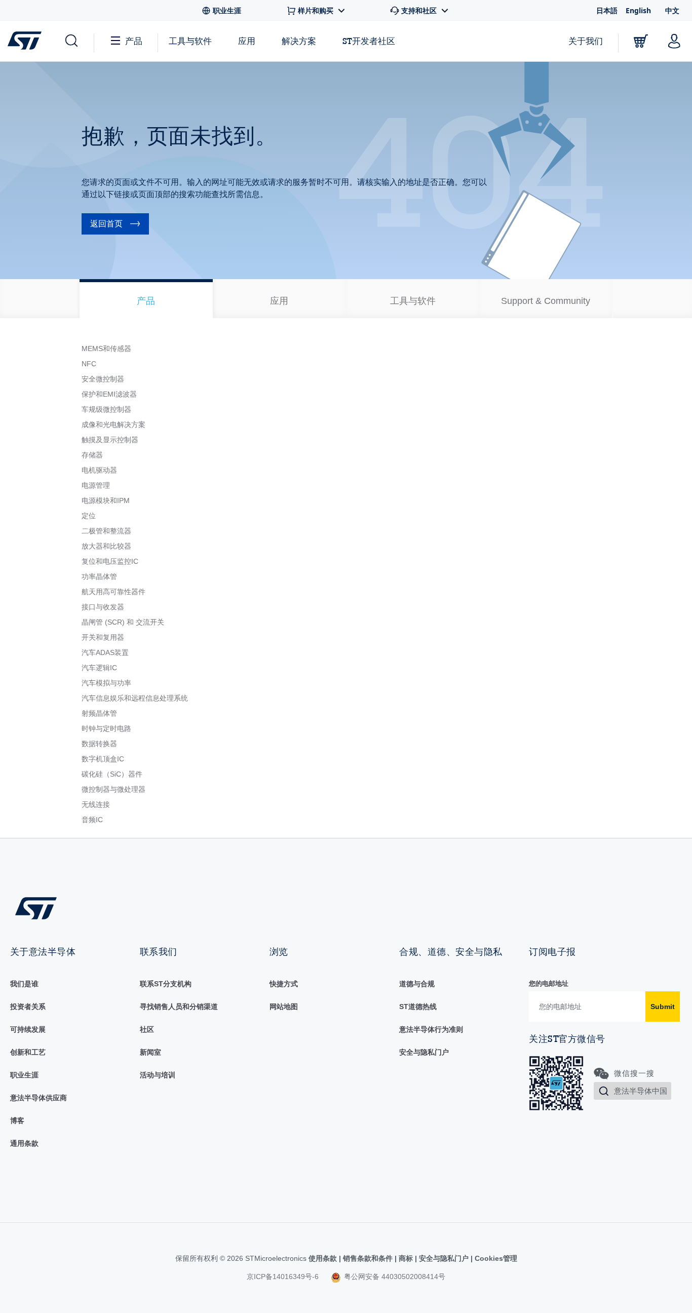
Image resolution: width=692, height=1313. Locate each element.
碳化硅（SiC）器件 (112, 774)
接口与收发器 (103, 607)
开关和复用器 (103, 637)
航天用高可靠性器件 (113, 592)
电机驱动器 (99, 470)
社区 (147, 1029)
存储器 (92, 455)
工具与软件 (190, 40)
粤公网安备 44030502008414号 (393, 1276)
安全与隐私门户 (424, 1052)
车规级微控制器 (106, 409)
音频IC (92, 820)
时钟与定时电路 (106, 728)
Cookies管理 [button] (495, 1258)
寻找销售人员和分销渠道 (179, 1006)
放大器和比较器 (106, 546)
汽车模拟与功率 (106, 683)
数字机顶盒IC (103, 759)
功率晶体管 (99, 576)
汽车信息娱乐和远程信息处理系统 (135, 698)
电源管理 (96, 485)
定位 (89, 516)
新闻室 (150, 1052)
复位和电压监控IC (110, 561)
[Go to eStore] (641, 41)
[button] (71, 41)
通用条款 (24, 1143)
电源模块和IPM (106, 500)
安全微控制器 (103, 379)
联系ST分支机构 (165, 984)
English (638, 10)
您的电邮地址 (548, 983)
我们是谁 (24, 984)
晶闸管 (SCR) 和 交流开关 (123, 622)
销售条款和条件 (368, 1258)
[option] (146, 298)
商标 (406, 1258)
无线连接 (96, 804)
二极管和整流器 (106, 531)
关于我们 (585, 40)
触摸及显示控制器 (110, 440)
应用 (246, 40)
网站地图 (284, 1006)
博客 (17, 1120)
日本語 (607, 10)
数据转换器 (99, 744)
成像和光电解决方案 (113, 424)
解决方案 (299, 40)
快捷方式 (284, 984)
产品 (133, 40)
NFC (89, 364)
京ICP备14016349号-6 (283, 1276)
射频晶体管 (99, 713)
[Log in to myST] (674, 41)
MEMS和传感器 (106, 348)
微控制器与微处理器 (113, 789)
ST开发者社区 (368, 41)
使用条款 (324, 1258)
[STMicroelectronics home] (27, 40)
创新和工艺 (28, 1052)
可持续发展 (28, 1029)
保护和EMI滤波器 (109, 394)
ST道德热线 (418, 1006)
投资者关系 (28, 1006)
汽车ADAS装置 (105, 652)
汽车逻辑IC (99, 668)
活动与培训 (157, 1075)
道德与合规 (417, 984)
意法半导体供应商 (38, 1098)
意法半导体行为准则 (431, 1029)
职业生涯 (24, 1075)
